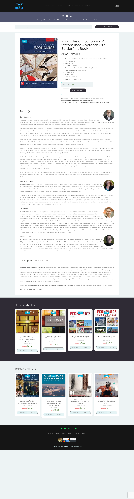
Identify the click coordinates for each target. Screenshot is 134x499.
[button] (56, 39)
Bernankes (84, 102)
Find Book (107, 27)
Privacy (70, 433)
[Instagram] (65, 428)
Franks (101, 102)
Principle (106, 102)
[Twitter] (61, 428)
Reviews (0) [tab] (42, 260)
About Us (50, 433)
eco (88, 102)
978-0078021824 (76, 102)
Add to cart (77, 90)
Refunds (83, 433)
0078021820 (68, 102)
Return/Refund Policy (83, 6)
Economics (76, 100)
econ (91, 102)
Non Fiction (83, 100)
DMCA (77, 433)
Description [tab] (26, 260)
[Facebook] (58, 428)
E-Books (45, 20)
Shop (53, 6)
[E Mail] (72, 428)
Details (23, 350)
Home (47, 6)
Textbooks (90, 100)
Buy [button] (33, 350)
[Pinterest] (76, 428)
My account (68, 6)
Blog (60, 6)
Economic (96, 102)
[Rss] (69, 428)
